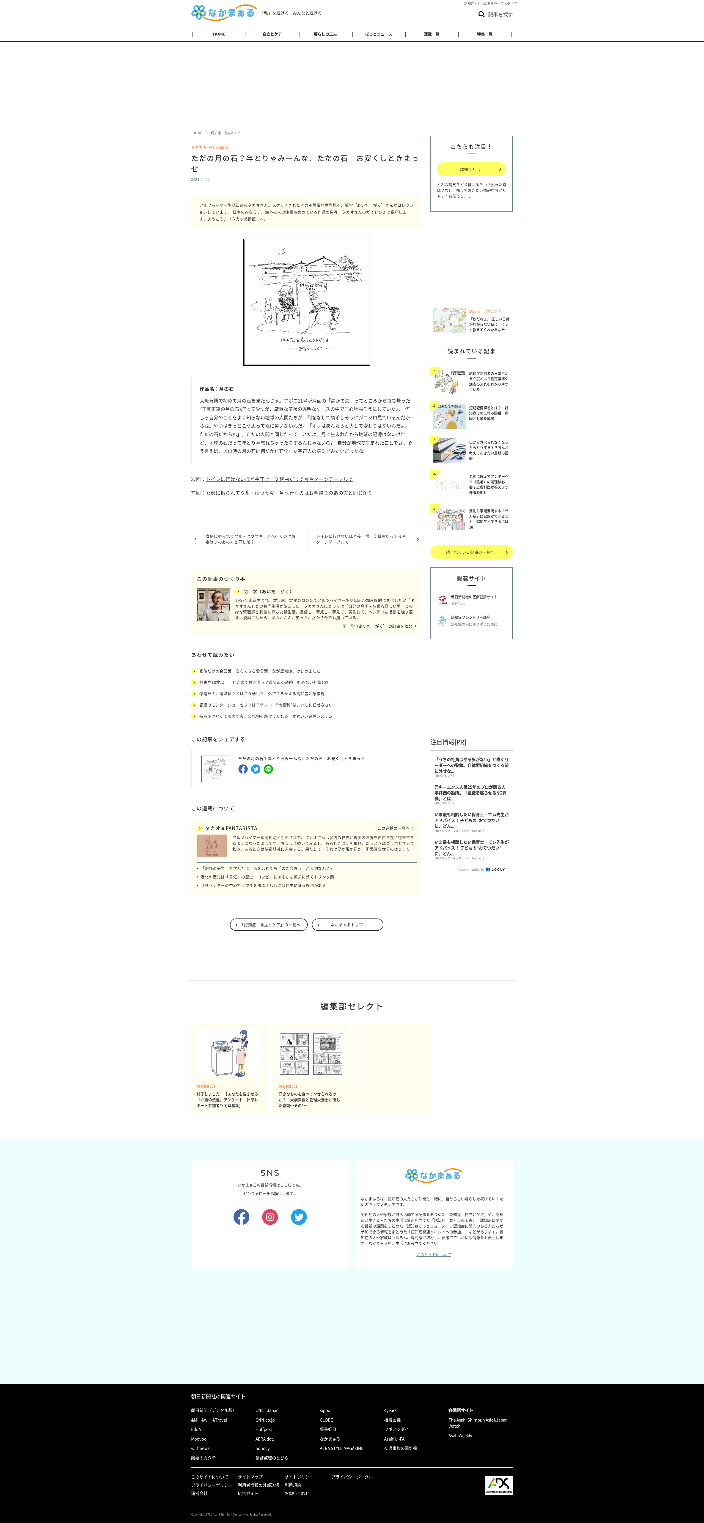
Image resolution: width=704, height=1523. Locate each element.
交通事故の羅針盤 (400, 1448)
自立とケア (272, 34)
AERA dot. (264, 1439)
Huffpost (263, 1429)
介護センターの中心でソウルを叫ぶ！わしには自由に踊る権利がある (263, 885)
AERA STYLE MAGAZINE (342, 1448)
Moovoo (199, 1439)
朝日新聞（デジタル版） (214, 1410)
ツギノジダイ (396, 1429)
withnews (200, 1448)
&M (194, 1420)
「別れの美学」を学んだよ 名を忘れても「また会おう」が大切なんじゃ (267, 868)
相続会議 (392, 1420)
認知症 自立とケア (485, 311)
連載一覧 (431, 34)
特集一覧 (485, 34)
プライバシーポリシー (211, 1485)
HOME (219, 34)
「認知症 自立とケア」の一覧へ (270, 924)
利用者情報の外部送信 (258, 1485)
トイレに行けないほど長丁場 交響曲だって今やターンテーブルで (279, 478)
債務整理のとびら (271, 1458)
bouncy (262, 1448)
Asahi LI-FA (394, 1439)
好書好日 (328, 1429)
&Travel (219, 1420)
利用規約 (293, 1485)
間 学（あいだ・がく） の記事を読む (378, 626)
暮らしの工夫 (325, 34)
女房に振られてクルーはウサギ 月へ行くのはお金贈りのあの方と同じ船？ (289, 492)
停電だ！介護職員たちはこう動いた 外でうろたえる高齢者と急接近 (262, 693)
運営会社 (199, 1493)
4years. (391, 1410)
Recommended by (472, 869)
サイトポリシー (299, 1477)
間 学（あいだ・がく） (268, 591)
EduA (196, 1429)
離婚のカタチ (203, 1458)
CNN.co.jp (265, 1420)
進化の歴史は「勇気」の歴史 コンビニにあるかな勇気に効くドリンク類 (267, 876)
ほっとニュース (378, 34)
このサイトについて (434, 1254)
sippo (325, 1410)
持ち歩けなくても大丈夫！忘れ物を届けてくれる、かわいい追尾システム (266, 716)
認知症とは (470, 169)
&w (204, 1420)
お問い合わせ (297, 1493)
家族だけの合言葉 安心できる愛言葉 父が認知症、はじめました (260, 671)
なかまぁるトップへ (349, 924)
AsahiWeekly (460, 1435)
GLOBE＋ (328, 1420)
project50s (206, 1086)
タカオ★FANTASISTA (210, 147)
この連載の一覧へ (393, 828)
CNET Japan (267, 1410)
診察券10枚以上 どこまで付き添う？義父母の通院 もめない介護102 (264, 682)
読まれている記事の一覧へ (470, 552)
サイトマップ (250, 1477)
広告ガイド (248, 1493)
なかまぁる (330, 1439)
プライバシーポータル (352, 1477)
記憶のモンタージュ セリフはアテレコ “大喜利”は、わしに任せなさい (266, 704)
